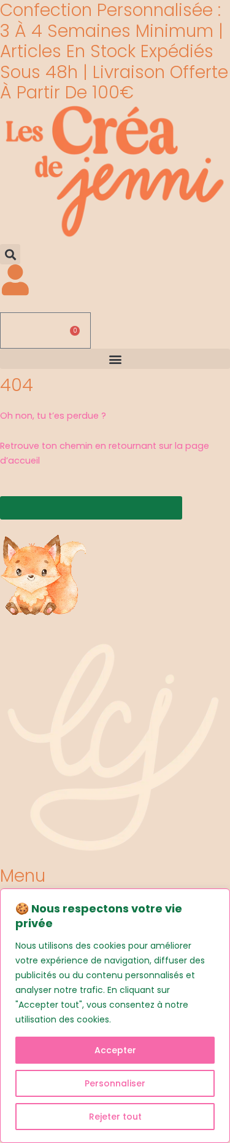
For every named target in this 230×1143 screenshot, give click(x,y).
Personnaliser (115, 1083)
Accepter (115, 1050)
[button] (10, 254)
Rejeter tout (115, 1116)
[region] (115, 1015)
